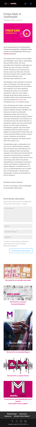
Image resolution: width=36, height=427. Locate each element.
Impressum (8, 416)
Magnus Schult (10, 20)
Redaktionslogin (12, 414)
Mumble (20, 99)
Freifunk (6, 54)
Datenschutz (23, 414)
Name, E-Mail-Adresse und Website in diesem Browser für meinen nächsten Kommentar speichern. (16, 244)
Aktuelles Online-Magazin (22, 416)
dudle (16, 102)
